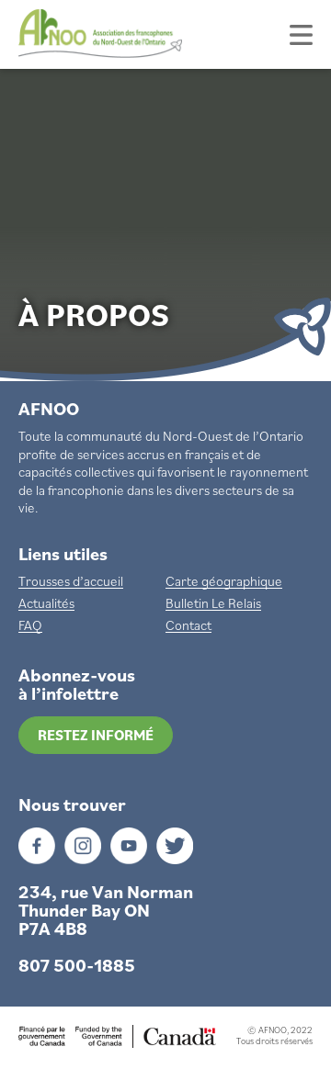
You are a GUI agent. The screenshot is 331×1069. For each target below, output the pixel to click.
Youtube (128, 845)
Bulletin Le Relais (213, 603)
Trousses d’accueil (70, 581)
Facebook (36, 845)
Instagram (82, 845)
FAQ (30, 625)
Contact (188, 625)
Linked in (174, 845)
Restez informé (96, 735)
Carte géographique (224, 581)
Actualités (46, 603)
